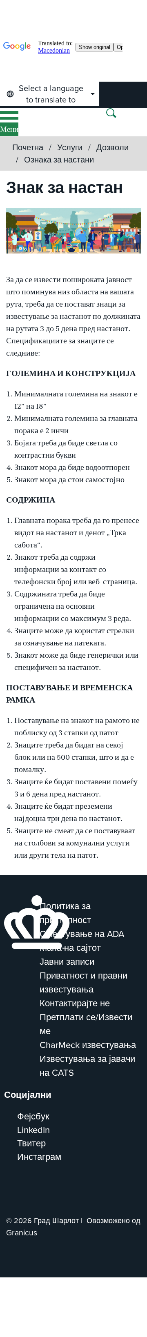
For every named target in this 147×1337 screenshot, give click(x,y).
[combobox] (49, 94)
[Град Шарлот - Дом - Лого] (32, 122)
